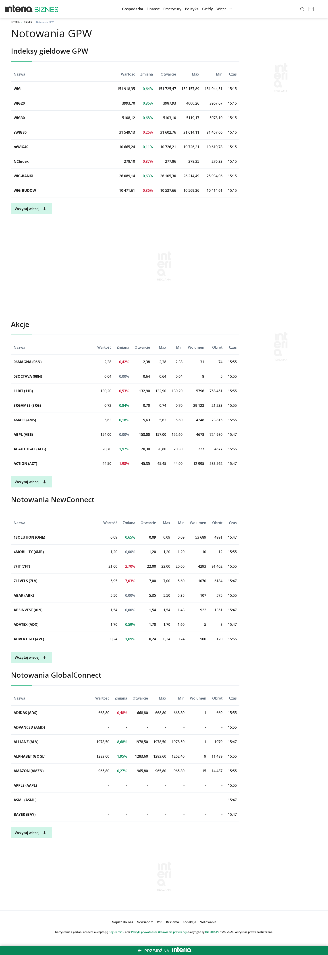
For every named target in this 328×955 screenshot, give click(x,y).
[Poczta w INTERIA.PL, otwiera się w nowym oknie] (311, 9)
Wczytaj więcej (27, 208)
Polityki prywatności (144, 932)
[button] (207, 9)
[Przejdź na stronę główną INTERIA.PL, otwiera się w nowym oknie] (19, 9)
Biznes (28, 21)
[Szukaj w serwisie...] (302, 9)
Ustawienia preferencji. (173, 932)
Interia (15, 21)
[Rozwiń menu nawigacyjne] (320, 9)
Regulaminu (116, 932)
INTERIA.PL (212, 932)
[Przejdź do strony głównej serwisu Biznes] (46, 9)
